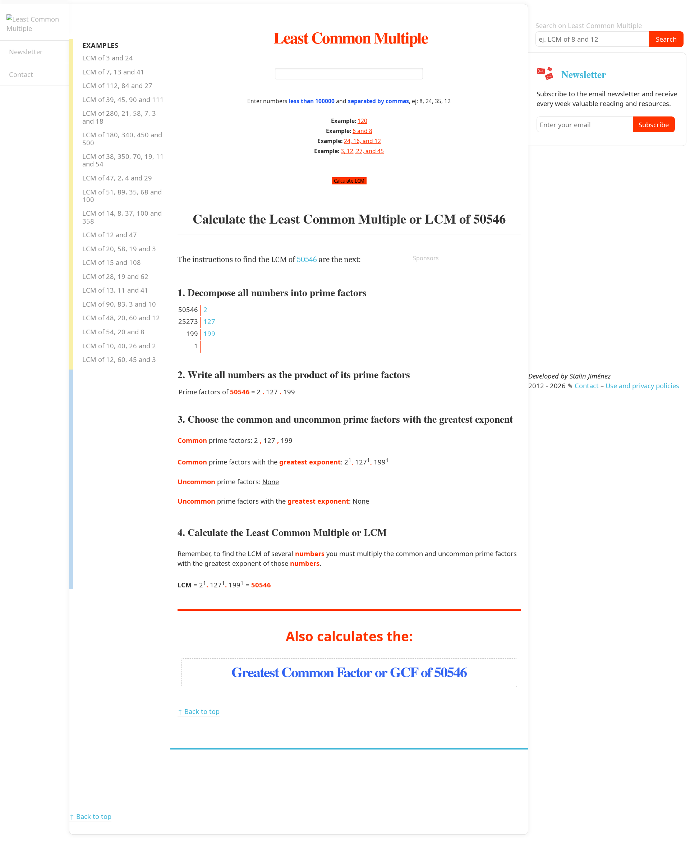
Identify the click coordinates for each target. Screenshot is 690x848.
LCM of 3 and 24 (107, 57)
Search (666, 39)
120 (362, 121)
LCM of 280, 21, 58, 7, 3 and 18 (119, 117)
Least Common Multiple (350, 37)
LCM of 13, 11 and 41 (115, 289)
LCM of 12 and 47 (109, 234)
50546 (489, 218)
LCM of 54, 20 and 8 (113, 331)
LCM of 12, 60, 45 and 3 (119, 359)
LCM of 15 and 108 (111, 262)
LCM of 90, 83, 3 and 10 (119, 303)
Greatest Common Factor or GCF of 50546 (348, 671)
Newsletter (26, 51)
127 (209, 321)
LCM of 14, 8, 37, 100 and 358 (122, 216)
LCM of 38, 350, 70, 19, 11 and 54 (123, 160)
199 (209, 333)
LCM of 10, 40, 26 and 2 (119, 345)
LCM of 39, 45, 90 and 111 (123, 99)
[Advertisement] (101, 477)
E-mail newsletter (13, 99)
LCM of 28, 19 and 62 (115, 276)
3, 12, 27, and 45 (362, 151)
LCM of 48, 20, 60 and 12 (121, 317)
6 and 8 (362, 131)
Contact (21, 74)
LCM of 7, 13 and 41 (113, 71)
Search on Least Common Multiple (588, 25)
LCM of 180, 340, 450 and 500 (122, 138)
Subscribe (654, 124)
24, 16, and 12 (362, 141)
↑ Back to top (199, 711)
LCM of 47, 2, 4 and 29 (117, 177)
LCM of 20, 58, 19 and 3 (119, 248)
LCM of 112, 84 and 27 (117, 85)
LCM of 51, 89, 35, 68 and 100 (122, 195)
